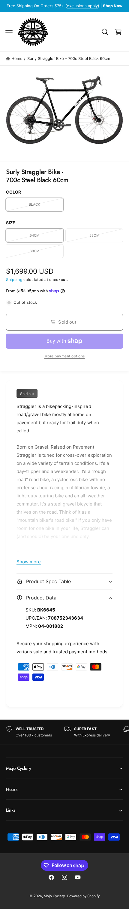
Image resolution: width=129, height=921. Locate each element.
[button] (9, 32)
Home (16, 58)
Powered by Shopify (83, 896)
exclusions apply (82, 5)
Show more (28, 562)
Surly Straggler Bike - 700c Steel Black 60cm (68, 58)
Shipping (14, 279)
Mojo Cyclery (54, 896)
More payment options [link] (64, 356)
